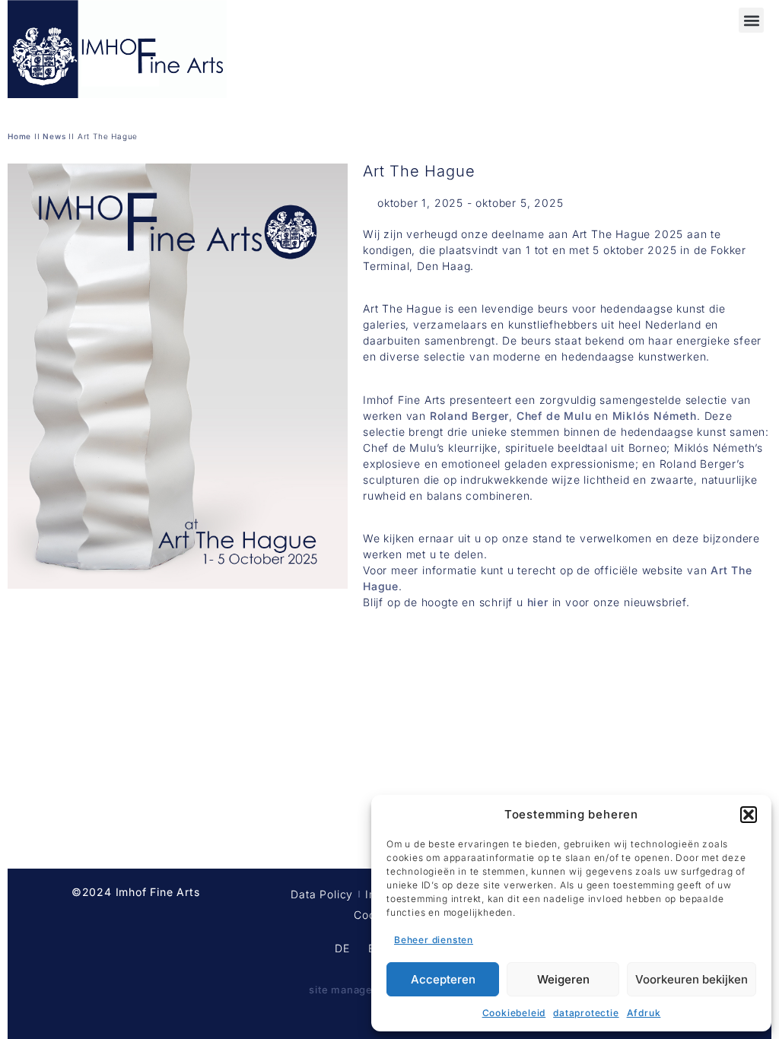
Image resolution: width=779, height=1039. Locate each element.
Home (19, 136)
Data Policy (322, 894)
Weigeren (563, 979)
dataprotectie (585, 1012)
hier (537, 602)
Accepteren (443, 979)
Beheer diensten (433, 939)
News (54, 136)
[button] (748, 814)
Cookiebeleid (514, 1012)
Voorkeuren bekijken (691, 979)
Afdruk (644, 1012)
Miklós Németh (654, 415)
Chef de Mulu (554, 415)
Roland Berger (469, 415)
